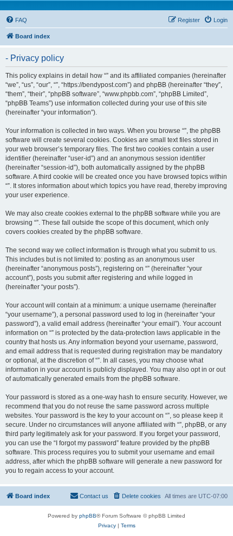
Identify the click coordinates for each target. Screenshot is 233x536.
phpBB (87, 516)
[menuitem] (16, 20)
